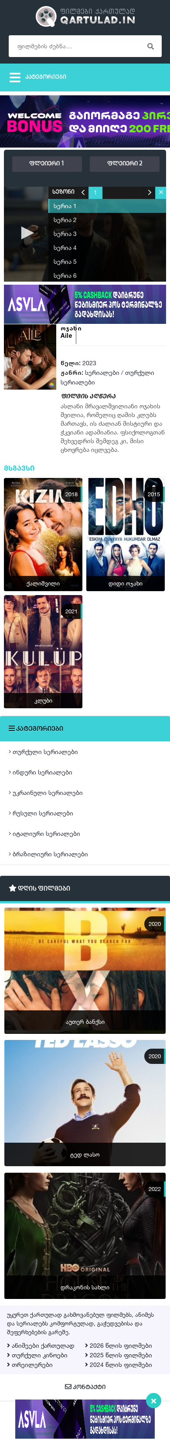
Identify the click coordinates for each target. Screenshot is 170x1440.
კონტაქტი (88, 1387)
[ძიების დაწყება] (151, 46)
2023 (89, 363)
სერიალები (102, 372)
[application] (85, 234)
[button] (26, 232)
